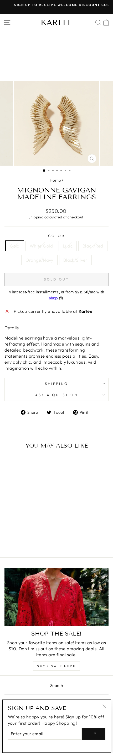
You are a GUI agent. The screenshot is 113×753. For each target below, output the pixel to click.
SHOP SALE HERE (56, 666)
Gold (15, 246)
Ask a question (56, 395)
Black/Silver (75, 260)
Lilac (68, 246)
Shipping (35, 217)
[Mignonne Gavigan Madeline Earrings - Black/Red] (27, 533)
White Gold (41, 246)
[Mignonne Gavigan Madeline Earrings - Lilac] (21, 533)
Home (55, 180)
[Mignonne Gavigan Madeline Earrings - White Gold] (15, 533)
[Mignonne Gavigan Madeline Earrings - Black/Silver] (39, 533)
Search (56, 685)
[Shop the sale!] (56, 597)
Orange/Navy (39, 260)
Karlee (56, 22)
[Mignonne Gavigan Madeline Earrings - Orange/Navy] (33, 533)
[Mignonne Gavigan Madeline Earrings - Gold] (9, 533)
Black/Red (93, 246)
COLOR (56, 236)
